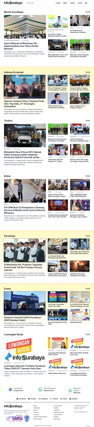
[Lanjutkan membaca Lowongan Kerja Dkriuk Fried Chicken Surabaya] (80, 363)
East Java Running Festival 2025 (57, 323)
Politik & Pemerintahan (11, 40)
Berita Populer (37, 419)
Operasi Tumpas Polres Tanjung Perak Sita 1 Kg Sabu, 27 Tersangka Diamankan (24, 104)
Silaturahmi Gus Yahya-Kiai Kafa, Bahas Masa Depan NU (79, 252)
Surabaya (7, 363)
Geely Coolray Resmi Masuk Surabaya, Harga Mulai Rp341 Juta (56, 195)
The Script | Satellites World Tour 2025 (56, 305)
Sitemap (56, 416)
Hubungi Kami (58, 414)
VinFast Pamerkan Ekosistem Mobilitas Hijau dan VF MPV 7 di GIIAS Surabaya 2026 (79, 140)
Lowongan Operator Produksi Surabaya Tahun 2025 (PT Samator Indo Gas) (24, 367)
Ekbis (65, 3)
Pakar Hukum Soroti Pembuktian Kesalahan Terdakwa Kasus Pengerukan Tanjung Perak (57, 107)
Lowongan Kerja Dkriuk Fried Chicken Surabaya (78, 374)
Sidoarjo (51, 350)
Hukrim (35, 410)
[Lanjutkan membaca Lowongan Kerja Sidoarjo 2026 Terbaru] (58, 343)
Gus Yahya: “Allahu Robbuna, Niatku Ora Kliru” (57, 35)
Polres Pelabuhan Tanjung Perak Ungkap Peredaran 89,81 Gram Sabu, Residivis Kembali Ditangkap (58, 89)
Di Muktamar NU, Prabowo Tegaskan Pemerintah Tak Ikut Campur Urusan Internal (23, 267)
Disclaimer (57, 410)
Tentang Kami (58, 405)
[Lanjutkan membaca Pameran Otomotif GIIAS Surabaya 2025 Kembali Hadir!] (25, 303)
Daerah (72, 212)
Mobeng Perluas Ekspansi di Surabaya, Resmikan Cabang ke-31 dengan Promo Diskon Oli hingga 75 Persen (80, 55)
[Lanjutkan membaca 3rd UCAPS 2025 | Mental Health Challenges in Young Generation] (80, 297)
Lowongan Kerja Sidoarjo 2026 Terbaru (57, 354)
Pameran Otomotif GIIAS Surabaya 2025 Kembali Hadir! (22, 318)
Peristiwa (36, 414)
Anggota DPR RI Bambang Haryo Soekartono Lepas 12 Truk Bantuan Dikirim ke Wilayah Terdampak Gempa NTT (58, 275)
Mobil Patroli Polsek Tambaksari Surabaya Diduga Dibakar (77, 275)
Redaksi (56, 408)
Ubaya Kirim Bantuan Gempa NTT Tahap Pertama (55, 160)
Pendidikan (36, 408)
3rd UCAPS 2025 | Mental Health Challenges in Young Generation (80, 305)
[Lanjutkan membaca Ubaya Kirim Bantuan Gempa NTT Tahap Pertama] (58, 149)
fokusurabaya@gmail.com (81, 411)
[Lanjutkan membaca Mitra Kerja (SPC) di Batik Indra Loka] (80, 343)
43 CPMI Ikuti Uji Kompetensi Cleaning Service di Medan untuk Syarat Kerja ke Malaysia (79, 31)
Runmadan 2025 (76, 322)
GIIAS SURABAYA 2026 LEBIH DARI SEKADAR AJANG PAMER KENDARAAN (78, 195)
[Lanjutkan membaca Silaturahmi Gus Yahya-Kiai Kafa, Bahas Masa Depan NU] (80, 244)
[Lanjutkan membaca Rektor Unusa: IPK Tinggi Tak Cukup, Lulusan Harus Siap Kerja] (80, 149)
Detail (88, 12)
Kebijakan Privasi (59, 412)
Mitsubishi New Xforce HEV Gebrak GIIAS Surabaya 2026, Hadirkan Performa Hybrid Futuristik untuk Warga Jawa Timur (58, 55)
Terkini (57, 3)
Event (80, 3)
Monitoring (57, 419)
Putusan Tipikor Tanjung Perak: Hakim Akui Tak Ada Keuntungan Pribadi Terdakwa (79, 89)
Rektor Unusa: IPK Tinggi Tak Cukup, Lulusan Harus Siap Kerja (79, 160)
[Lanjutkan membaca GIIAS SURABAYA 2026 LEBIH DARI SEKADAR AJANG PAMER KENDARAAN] (80, 184)
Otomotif (51, 52)
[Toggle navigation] (86, 3)
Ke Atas (88, 426)
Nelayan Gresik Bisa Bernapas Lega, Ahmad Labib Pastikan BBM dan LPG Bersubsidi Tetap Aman (78, 216)
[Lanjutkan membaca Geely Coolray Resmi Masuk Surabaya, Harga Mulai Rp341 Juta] (58, 184)
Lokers (72, 3)
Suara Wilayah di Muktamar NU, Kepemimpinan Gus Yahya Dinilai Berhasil (21, 46)
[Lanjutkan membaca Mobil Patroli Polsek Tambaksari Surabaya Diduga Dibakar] (80, 266)
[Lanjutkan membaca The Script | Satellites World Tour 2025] (58, 297)
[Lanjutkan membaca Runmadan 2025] (80, 315)
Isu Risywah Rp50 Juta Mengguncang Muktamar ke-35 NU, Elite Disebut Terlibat (57, 257)
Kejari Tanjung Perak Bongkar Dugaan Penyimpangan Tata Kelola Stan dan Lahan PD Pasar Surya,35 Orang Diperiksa (79, 107)
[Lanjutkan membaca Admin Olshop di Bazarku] (58, 363)
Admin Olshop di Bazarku (57, 373)
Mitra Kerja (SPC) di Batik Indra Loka (79, 354)
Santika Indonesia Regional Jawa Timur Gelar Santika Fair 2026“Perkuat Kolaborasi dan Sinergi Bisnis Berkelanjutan (57, 216)
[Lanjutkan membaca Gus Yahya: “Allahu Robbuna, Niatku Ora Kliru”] (58, 21)
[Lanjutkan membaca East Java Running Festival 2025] (58, 315)
